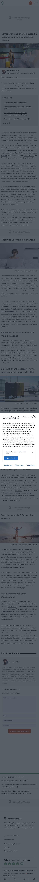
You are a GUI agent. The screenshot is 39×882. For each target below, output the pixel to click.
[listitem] (19, 452)
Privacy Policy (30, 465)
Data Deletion (8, 465)
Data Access (19, 465)
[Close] (35, 417)
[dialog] (19, 441)
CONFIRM (11, 458)
